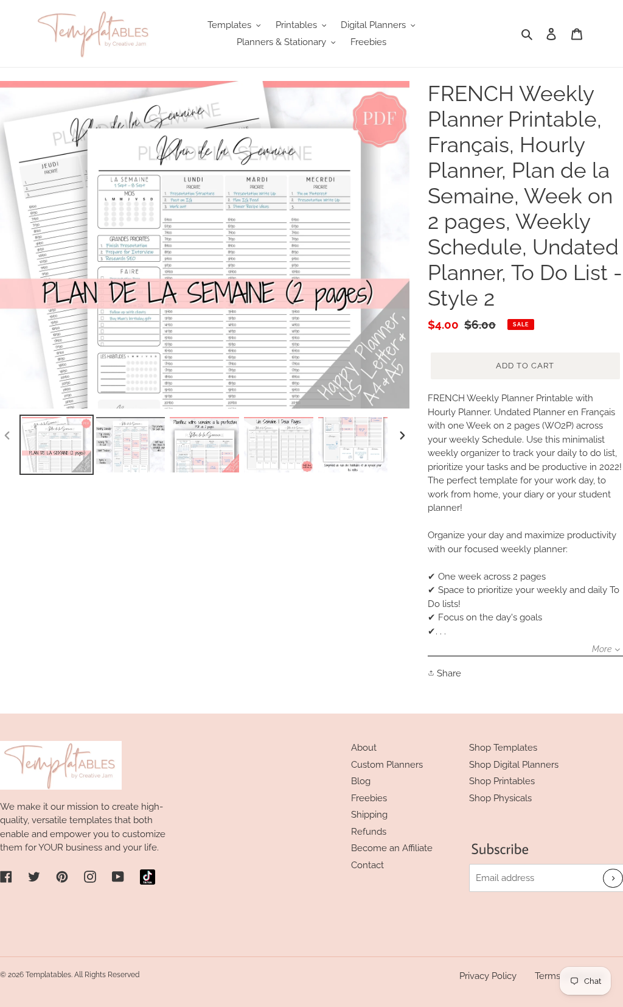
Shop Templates (503, 747)
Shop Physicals (500, 798)
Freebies (369, 798)
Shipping (369, 814)
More (601, 649)
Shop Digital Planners (514, 764)
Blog (361, 781)
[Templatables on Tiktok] (147, 877)
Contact (367, 865)
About (364, 747)
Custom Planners (387, 764)
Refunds (368, 831)
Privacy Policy (488, 975)
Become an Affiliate (392, 848)
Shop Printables (502, 781)
